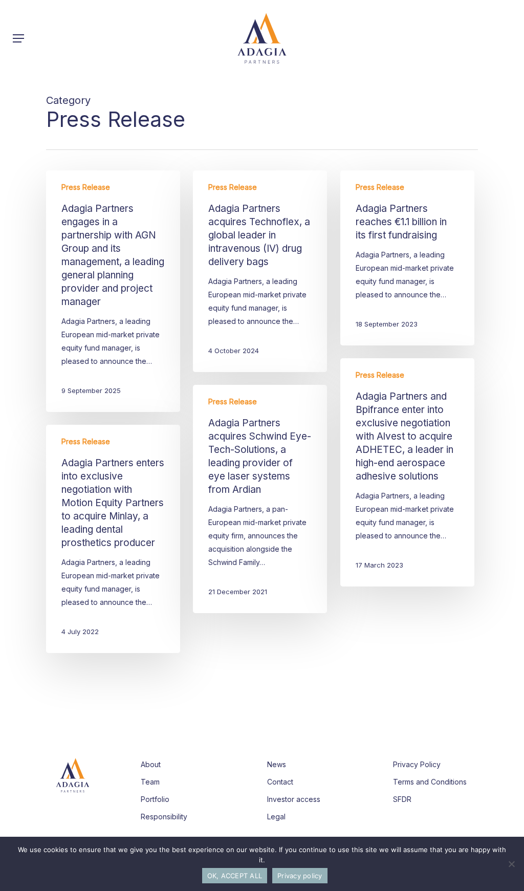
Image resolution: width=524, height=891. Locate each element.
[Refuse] (511, 864)
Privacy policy (299, 876)
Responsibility (164, 816)
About (151, 764)
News (276, 764)
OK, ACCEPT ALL (235, 876)
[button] (18, 38)
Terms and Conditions (430, 781)
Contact (280, 781)
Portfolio (155, 799)
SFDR (402, 799)
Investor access (293, 799)
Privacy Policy (417, 764)
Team (150, 781)
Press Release (85, 187)
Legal (276, 816)
